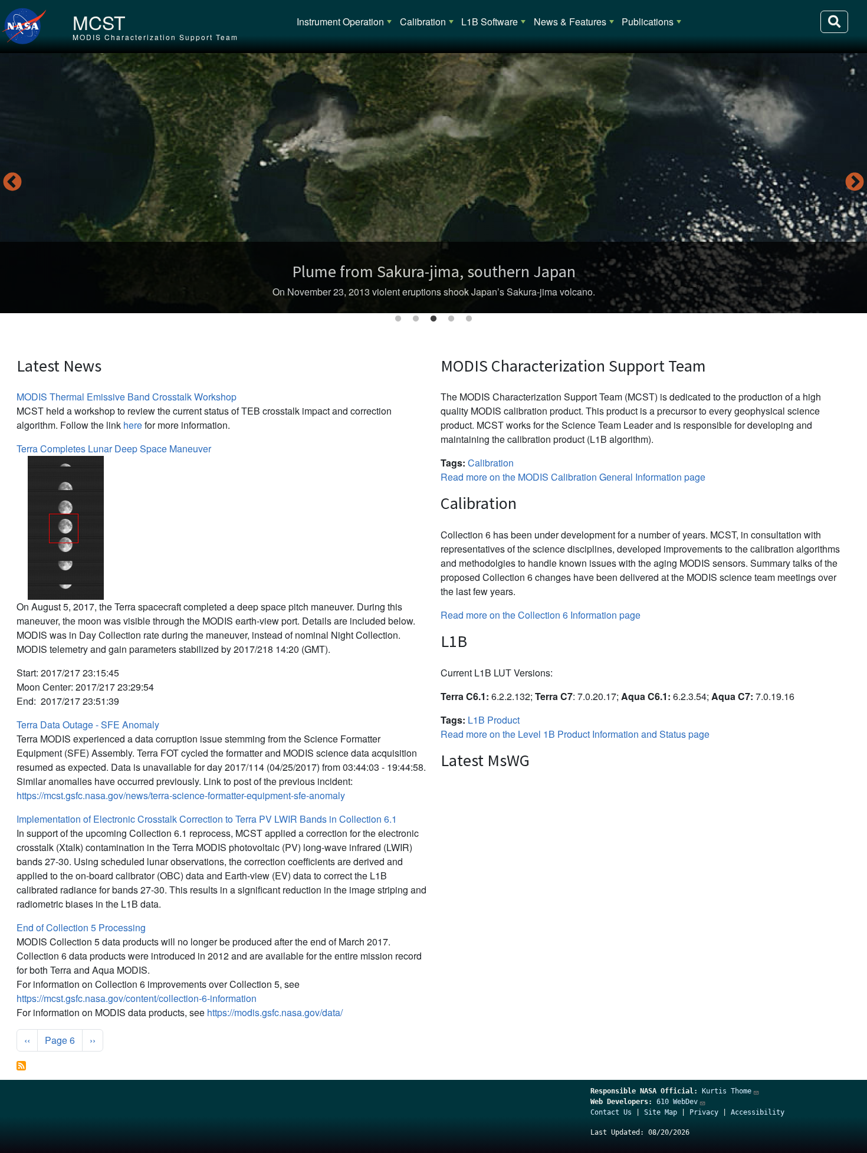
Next (854, 182)
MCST (99, 21)
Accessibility (757, 1112)
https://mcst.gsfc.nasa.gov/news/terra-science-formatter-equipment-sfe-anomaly (181, 795)
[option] (433, 183)
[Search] (834, 22)
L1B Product (494, 720)
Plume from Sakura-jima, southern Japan (434, 271)
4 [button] (451, 319)
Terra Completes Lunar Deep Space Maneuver (114, 448)
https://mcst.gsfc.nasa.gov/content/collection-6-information (137, 998)
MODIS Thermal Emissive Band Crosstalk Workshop (127, 396)
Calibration (423, 21)
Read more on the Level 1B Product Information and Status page (575, 734)
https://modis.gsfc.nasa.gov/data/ (275, 1012)
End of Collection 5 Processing (81, 927)
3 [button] (433, 319)
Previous (12, 182)
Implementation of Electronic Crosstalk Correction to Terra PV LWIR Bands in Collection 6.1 (207, 819)
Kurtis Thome (726, 1091)
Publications (648, 21)
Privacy (703, 1112)
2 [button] (416, 319)
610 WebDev (677, 1102)
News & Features (570, 21)
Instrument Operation (340, 21)
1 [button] (398, 319)
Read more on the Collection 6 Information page (541, 615)
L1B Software (489, 21)
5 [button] (469, 319)
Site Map (660, 1112)
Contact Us (611, 1112)
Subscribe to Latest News (21, 1065)
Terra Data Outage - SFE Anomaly (88, 724)
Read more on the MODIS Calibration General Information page (573, 477)
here (132, 425)
